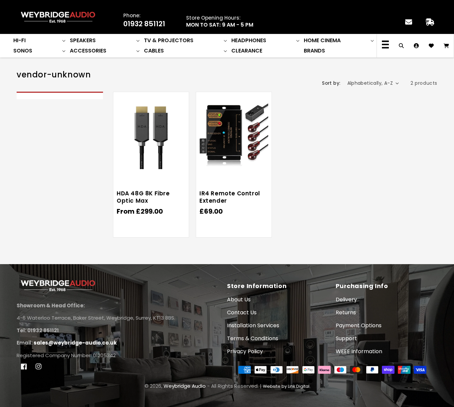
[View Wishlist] (431, 45)
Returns (346, 312)
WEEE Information (359, 351)
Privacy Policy (245, 351)
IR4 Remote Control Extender (229, 197)
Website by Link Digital (286, 386)
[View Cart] (446, 45)
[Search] (401, 45)
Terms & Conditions (252, 338)
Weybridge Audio (185, 385)
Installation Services (253, 325)
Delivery (346, 299)
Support (346, 338)
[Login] (416, 45)
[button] (40, 41)
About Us (239, 299)
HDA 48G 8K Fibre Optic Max (143, 197)
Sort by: (331, 83)
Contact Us (242, 312)
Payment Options (359, 325)
